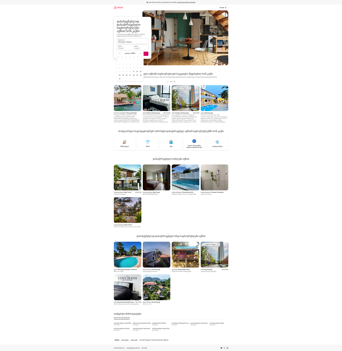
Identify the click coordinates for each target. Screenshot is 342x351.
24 (119, 75)
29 (137, 75)
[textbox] (124, 48)
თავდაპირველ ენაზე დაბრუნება (186, 2)
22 (137, 71)
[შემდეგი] (174, 81)
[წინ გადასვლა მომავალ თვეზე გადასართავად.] (140, 53)
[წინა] (167, 81)
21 (133, 71)
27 (130, 75)
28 (133, 75)
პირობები (144, 348)
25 (123, 75)
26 (126, 75)
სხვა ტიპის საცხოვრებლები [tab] (122, 317)
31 (119, 79)
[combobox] (132, 42)
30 (140, 75)
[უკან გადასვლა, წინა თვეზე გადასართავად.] (119, 53)
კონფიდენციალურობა (133, 348)
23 (140, 71)
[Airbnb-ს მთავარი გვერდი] (118, 7)
